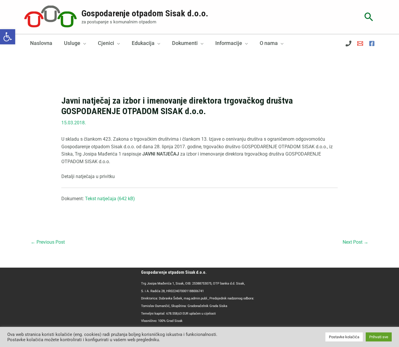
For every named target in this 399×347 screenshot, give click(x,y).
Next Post (355, 242)
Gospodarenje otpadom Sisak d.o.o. (144, 13)
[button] (7, 36)
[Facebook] (372, 43)
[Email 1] (360, 43)
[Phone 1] (348, 43)
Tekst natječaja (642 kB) (110, 198)
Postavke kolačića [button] (344, 337)
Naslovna (41, 43)
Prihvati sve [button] (378, 337)
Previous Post (48, 242)
